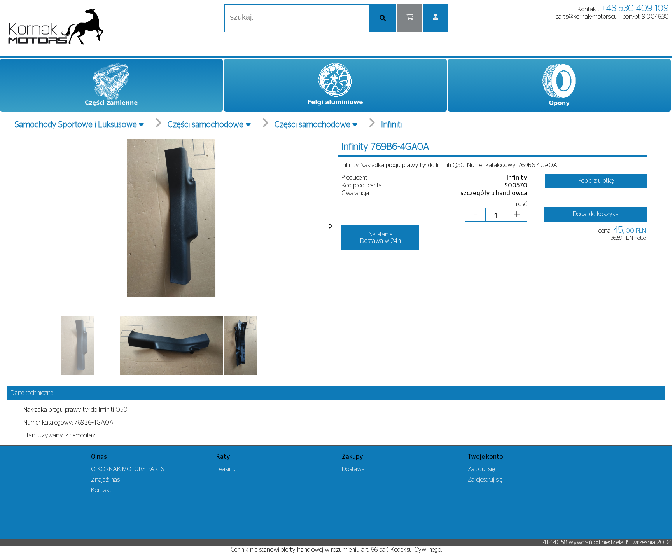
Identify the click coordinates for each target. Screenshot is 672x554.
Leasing (226, 469)
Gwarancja (355, 193)
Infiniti (391, 125)
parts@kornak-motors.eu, (586, 17)
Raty (223, 457)
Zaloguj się (481, 469)
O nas (99, 457)
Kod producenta (361, 185)
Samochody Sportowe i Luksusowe (76, 125)
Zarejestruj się (484, 480)
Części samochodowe (205, 125)
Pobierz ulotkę (596, 181)
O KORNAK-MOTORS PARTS (127, 469)
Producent (354, 178)
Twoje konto (485, 457)
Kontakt (101, 490)
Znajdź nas (105, 480)
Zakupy (352, 457)
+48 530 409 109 (635, 8)
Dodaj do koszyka (596, 214)
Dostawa (353, 469)
